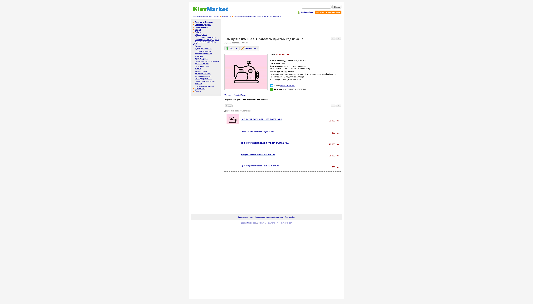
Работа (216, 16)
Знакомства (200, 89)
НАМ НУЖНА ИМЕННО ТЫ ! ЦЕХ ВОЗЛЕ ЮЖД (261, 119)
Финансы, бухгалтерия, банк (207, 40)
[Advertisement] (283, 28)
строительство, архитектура (207, 61)
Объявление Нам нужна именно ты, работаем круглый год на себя (257, 16)
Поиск (337, 6)
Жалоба (236, 95)
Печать (244, 95)
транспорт (199, 56)
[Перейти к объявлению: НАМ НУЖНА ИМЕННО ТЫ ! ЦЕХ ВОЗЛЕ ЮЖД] (233, 124)
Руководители (201, 35)
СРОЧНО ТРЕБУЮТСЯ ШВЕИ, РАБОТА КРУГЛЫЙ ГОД (265, 143)
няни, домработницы (203, 79)
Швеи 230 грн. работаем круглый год (257, 132)
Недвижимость (201, 27)
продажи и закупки (203, 51)
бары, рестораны (202, 66)
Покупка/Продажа (203, 25)
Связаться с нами (245, 217)
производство (226, 16)
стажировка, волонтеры (205, 81)
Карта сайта (290, 217)
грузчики (198, 84)
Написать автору (287, 86)
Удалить (227, 95)
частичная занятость (204, 76)
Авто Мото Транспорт (204, 22)
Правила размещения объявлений (269, 217)
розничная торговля (203, 54)
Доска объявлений (248, 223)
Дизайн (198, 46)
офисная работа (202, 64)
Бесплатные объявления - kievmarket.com (274, 223)
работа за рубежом (203, 74)
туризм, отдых (201, 71)
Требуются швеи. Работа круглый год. (258, 154)
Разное (198, 91)
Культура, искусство (203, 49)
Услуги (198, 30)
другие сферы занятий (204, 86)
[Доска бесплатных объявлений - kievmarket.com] (209, 11)
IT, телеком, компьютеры (205, 37)
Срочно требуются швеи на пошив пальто (260, 166)
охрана (198, 69)
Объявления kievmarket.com (202, 16)
